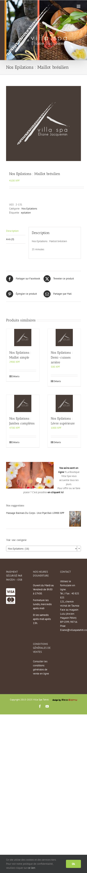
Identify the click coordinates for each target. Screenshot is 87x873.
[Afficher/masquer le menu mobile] (79, 6)
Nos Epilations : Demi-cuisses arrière (62, 357)
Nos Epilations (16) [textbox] (42, 548)
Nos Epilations (29, 208)
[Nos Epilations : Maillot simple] (22, 337)
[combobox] (43, 548)
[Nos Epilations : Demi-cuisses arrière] (64, 337)
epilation (26, 212)
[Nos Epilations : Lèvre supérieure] (64, 403)
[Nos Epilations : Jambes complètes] (22, 403)
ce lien (31, 868)
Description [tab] (12, 231)
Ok (73, 864)
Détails (15, 376)
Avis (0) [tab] (10, 239)
